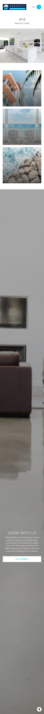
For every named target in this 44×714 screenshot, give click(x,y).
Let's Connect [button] (22, 559)
